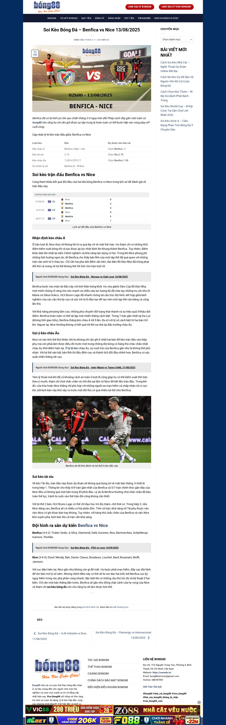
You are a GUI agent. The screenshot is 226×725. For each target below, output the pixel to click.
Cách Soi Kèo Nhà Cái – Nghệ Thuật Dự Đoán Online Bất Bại (175, 67)
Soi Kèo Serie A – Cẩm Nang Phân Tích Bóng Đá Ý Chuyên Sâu (177, 125)
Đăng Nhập (114, 18)
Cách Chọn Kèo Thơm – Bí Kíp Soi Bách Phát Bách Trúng (176, 96)
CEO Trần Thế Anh (152, 686)
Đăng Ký (99, 18)
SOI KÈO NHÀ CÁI (90, 607)
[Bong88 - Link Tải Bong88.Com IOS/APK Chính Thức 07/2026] (47, 7)
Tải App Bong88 (68, 18)
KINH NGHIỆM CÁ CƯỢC (166, 18)
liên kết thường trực (119, 607)
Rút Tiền (129, 18)
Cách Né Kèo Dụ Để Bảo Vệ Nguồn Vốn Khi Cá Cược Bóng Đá (177, 81)
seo (107, 40)
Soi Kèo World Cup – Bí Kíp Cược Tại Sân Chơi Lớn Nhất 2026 (177, 110)
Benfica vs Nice (93, 525)
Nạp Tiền (86, 18)
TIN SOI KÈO (144, 18)
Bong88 (52, 18)
